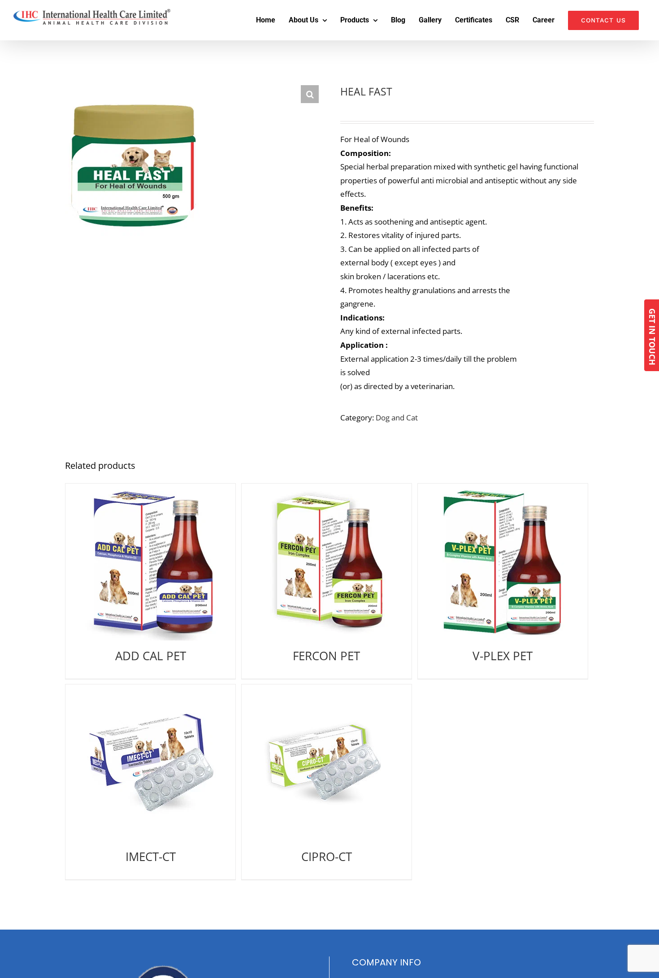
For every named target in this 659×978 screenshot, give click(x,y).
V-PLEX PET (503, 656)
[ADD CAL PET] (150, 562)
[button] (310, 94)
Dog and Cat (397, 417)
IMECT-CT (151, 856)
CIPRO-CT (326, 856)
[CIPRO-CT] (327, 762)
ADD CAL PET (150, 656)
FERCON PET (326, 656)
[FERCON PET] (327, 562)
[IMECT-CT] (150, 762)
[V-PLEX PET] (503, 562)
